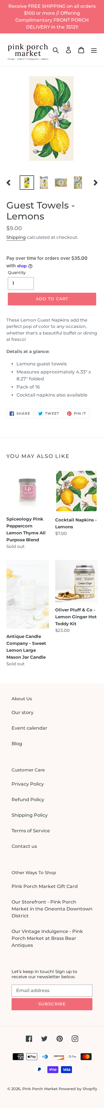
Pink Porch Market (39, 1088)
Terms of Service (31, 830)
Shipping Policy (30, 815)
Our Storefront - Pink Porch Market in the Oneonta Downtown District (52, 909)
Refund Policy (28, 799)
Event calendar (29, 728)
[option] (26, 182)
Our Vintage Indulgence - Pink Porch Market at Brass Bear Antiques (47, 938)
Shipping (16, 237)
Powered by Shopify (78, 1088)
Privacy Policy (28, 784)
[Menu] (94, 50)
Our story (23, 712)
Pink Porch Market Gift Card (45, 886)
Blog (17, 743)
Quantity (17, 272)
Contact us (24, 846)
